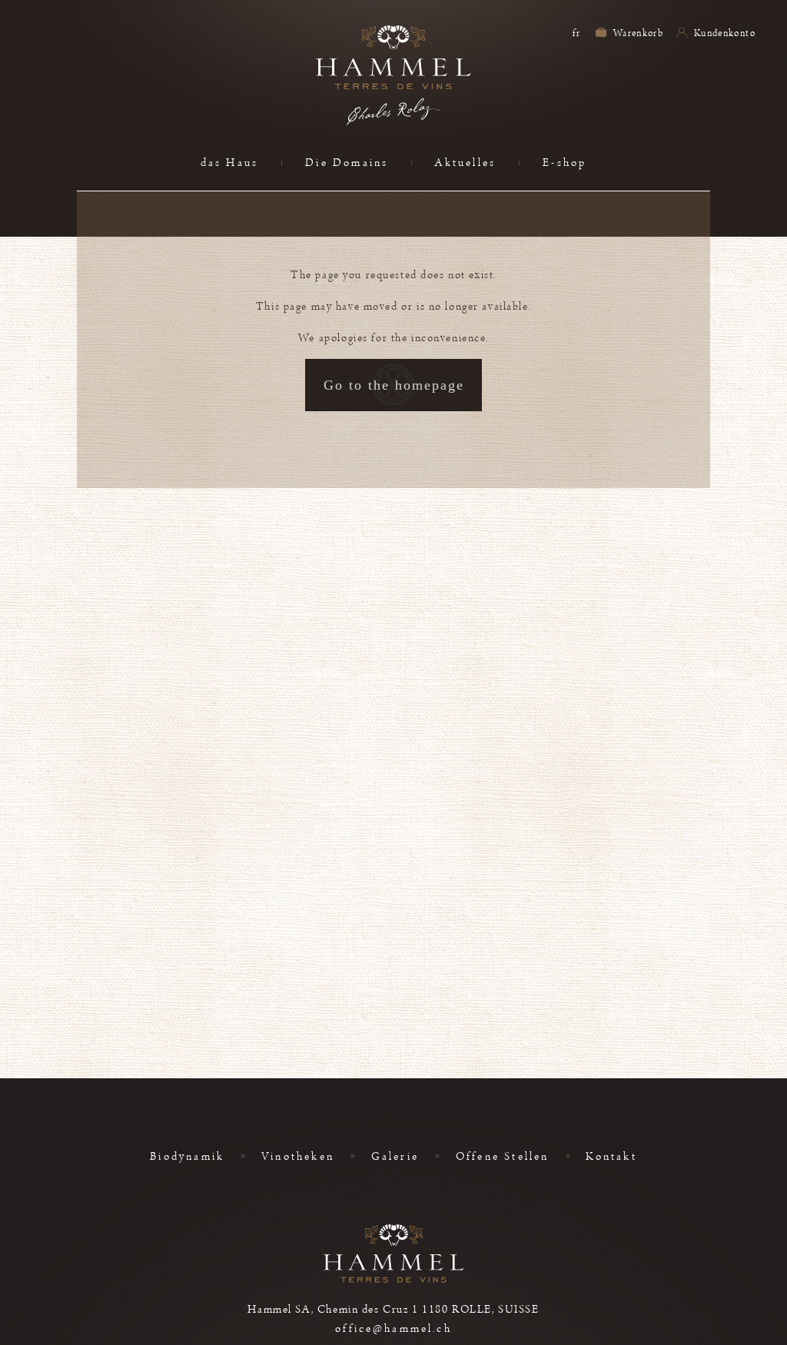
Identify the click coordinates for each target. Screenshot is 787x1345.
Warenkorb (637, 33)
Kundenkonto (723, 33)
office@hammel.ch (393, 1328)
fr (576, 33)
